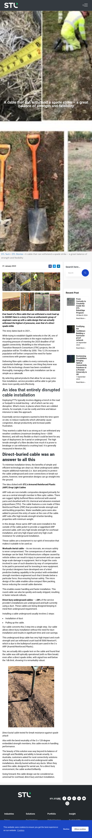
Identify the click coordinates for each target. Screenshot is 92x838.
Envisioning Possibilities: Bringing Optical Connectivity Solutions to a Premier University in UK (81, 365)
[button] (50, 266)
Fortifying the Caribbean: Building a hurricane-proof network (81, 333)
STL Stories (17, 254)
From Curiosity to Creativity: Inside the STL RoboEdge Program (81, 306)
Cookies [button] (20, 830)
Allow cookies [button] (80, 829)
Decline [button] (66, 829)
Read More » (80, 318)
